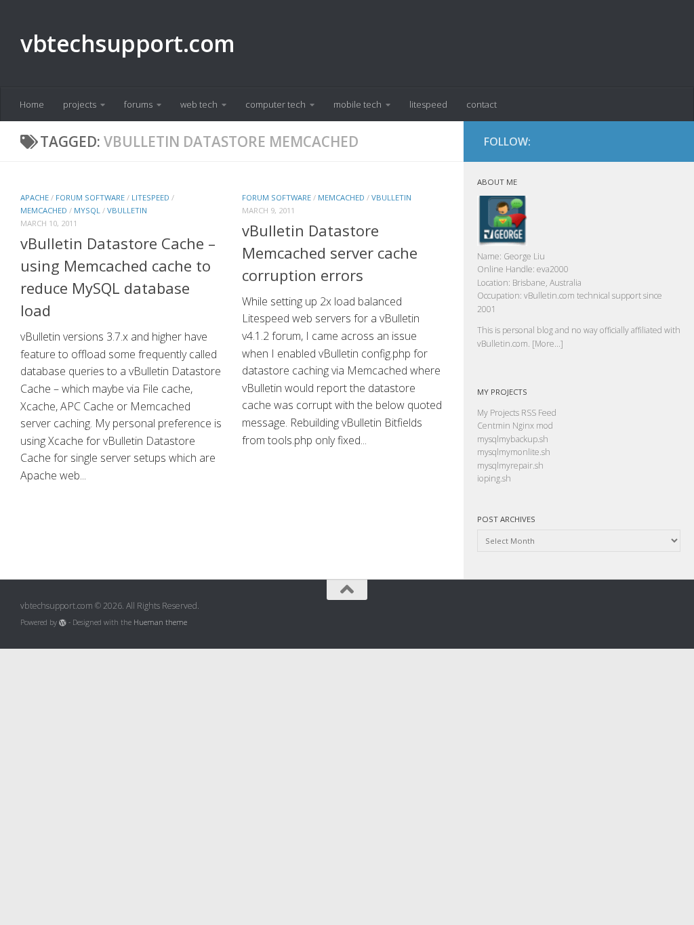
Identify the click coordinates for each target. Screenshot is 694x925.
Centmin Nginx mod (515, 425)
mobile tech (357, 104)
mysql (87, 210)
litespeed (428, 104)
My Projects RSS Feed (516, 412)
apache (34, 197)
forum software (90, 197)
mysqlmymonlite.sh (513, 452)
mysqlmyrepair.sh (510, 465)
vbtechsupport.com (127, 43)
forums (138, 104)
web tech (199, 104)
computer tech (275, 104)
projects (79, 104)
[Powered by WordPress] (62, 622)
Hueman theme (160, 622)
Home (32, 104)
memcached (43, 210)
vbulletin (127, 210)
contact (481, 104)
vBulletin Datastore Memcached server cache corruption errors (329, 252)
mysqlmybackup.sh (512, 439)
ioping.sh (494, 478)
